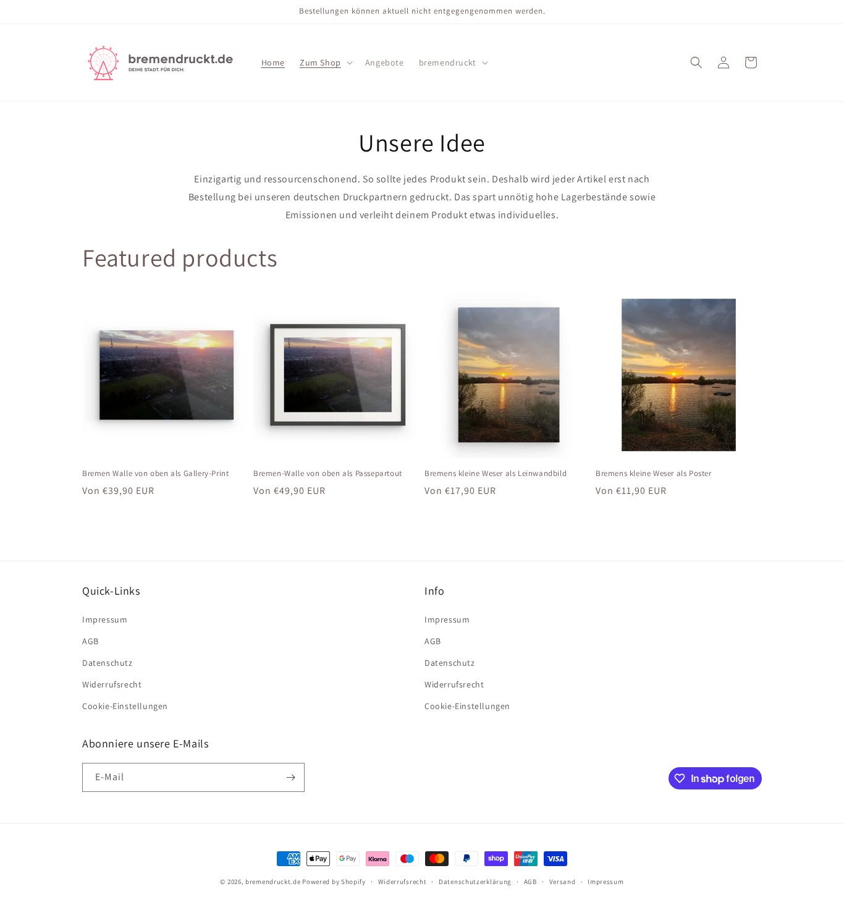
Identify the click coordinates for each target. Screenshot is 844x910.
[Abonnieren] (290, 777)
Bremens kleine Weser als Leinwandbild (495, 473)
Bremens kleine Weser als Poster (654, 473)
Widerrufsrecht (111, 684)
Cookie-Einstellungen (125, 706)
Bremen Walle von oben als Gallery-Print (155, 473)
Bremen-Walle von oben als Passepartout (327, 473)
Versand (562, 881)
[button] (325, 62)
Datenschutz (107, 662)
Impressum (104, 619)
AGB (90, 641)
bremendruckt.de (273, 881)
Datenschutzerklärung (475, 881)
